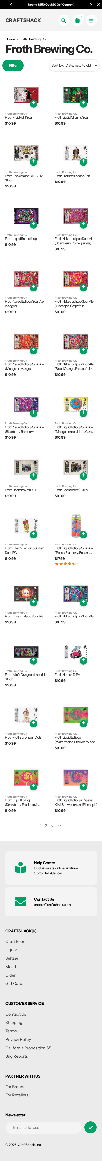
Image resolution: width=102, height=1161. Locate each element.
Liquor (11, 949)
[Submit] (90, 1127)
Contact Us (15, 1014)
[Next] (90, 4)
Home (10, 39)
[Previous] (11, 4)
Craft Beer (14, 941)
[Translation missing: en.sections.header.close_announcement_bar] (98, 4)
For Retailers (16, 1094)
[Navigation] (91, 20)
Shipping (13, 1022)
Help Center (52, 873)
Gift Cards (14, 983)
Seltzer (11, 958)
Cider (10, 975)
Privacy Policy (18, 1039)
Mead (10, 966)
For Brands (15, 1086)
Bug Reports (16, 1056)
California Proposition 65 (28, 1047)
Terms (11, 1030)
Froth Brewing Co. (33, 39)
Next (55, 825)
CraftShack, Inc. (30, 1145)
